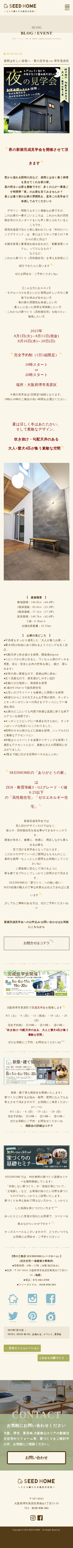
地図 (38, 1275)
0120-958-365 (47, 1284)
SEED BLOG (23, 1334)
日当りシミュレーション (22, 1348)
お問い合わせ (36, 1458)
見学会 (58, 1334)
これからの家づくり (53, 1358)
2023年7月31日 (16, 1330)
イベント (48, 1334)
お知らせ (37, 1334)
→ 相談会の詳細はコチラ (36, 1125)
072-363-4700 (41, 1280)
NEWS (11, 1334)
